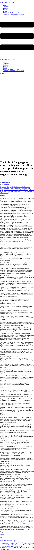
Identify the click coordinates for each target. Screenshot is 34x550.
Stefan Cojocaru (6, 182)
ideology (16, 541)
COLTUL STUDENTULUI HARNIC (13, 14)
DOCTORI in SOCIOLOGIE (11, 12)
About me (5, 6)
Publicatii (5, 8)
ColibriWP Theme (4, 549)
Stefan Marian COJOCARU (7, 2)
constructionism (10, 541)
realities (26, 541)
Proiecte (5, 9)
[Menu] (17, 37)
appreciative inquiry (5, 540)
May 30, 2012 (5, 184)
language (21, 541)
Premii (5, 11)
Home (5, 5)
